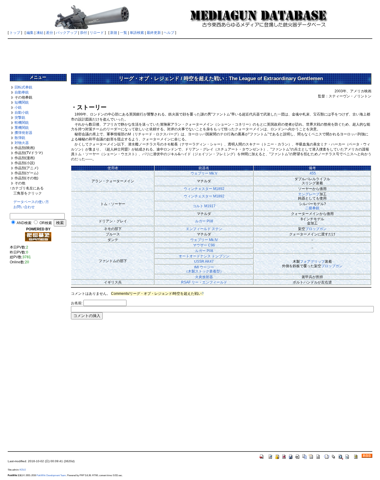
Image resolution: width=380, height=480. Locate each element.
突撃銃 (20, 117)
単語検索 (137, 33)
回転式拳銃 (23, 87)
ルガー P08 (204, 221)
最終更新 (154, 33)
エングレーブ (308, 194)
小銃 (18, 107)
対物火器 (22, 143)
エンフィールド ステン (204, 229)
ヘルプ (169, 33)
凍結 (39, 33)
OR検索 (45, 223)
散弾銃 (20, 138)
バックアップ (66, 33)
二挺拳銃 (312, 208)
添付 (83, 33)
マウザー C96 (204, 245)
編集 (30, 33)
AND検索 (24, 223)
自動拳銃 (22, 92)
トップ (15, 33)
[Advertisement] (190, 54)
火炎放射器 (204, 277)
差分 (49, 33)
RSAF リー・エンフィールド (204, 282)
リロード (97, 33)
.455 (312, 173)
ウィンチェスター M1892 (204, 189)
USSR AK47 (204, 261)
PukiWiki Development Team (51, 475)
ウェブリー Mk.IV (204, 240)
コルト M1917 (204, 206)
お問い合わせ (24, 207)
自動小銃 (22, 112)
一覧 (123, 33)
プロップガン (316, 229)
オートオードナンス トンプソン (204, 256)
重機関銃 (22, 128)
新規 (113, 33)
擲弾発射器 (23, 133)
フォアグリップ (312, 261)
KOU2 (23, 469)
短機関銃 (22, 102)
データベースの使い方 (31, 202)
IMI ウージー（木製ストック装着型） (204, 269)
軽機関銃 (22, 123)
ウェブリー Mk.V (204, 173)
